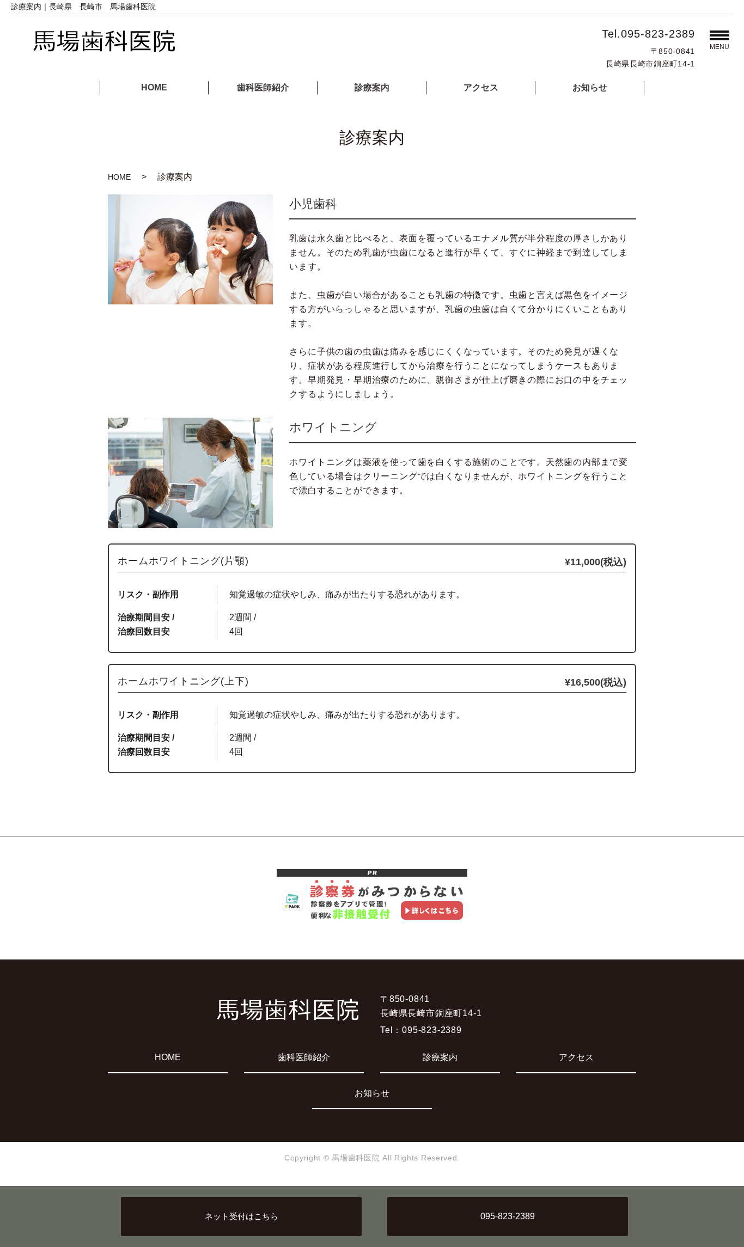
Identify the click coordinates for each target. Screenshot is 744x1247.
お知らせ (589, 87)
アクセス (481, 87)
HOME (154, 87)
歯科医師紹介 (263, 87)
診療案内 (372, 87)
